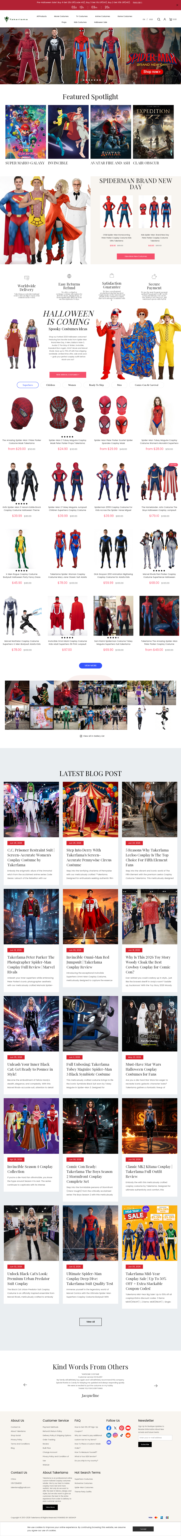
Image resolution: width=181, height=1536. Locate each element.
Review (46, 1443)
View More (50, 1507)
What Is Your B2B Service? (86, 1456)
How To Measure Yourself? (86, 1452)
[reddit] (128, 1435)
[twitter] (115, 1428)
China (13, 1479)
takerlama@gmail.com (20, 1487)
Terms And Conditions (20, 1443)
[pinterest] (121, 1428)
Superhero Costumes (84, 1479)
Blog (13, 1448)
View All (90, 1322)
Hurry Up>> (137, 2)
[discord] (108, 1442)
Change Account (50, 1452)
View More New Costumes (136, 256)
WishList (46, 1464)
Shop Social (16, 1435)
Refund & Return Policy (52, 1431)
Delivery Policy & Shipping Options (57, 1435)
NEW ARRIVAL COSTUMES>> (67, 374)
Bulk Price (47, 1448)
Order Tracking (49, 1439)
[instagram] (115, 1435)
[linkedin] (108, 1435)
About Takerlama (18, 1431)
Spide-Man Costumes (84, 1487)
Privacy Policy (16, 1439)
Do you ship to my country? (86, 1460)
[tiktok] (121, 1435)
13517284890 (16, 1483)
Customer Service (56, 1420)
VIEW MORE (91, 665)
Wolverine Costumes (83, 1483)
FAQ (78, 1420)
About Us (17, 1420)
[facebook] (108, 1428)
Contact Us (15, 1427)
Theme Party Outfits (83, 1491)
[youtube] (128, 1428)
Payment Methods (50, 1427)
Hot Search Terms (88, 1472)
